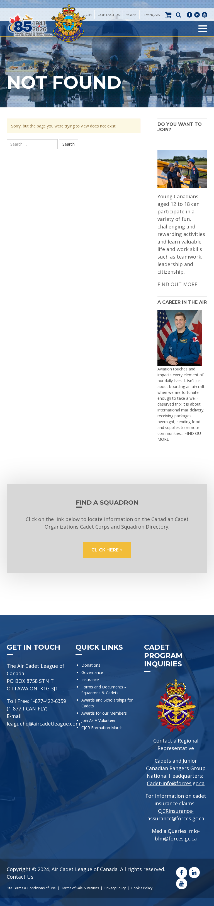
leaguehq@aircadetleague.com (43, 723)
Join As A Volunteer (98, 720)
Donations (90, 665)
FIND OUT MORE (177, 284)
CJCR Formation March (102, 727)
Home (131, 15)
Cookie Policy (141, 888)
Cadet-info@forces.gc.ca (176, 783)
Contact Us (109, 15)
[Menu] (202, 28)
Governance (92, 672)
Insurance (90, 679)
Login (86, 15)
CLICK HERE (105, 550)
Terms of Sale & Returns (80, 888)
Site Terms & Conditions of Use (31, 888)
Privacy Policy (115, 888)
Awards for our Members (104, 713)
